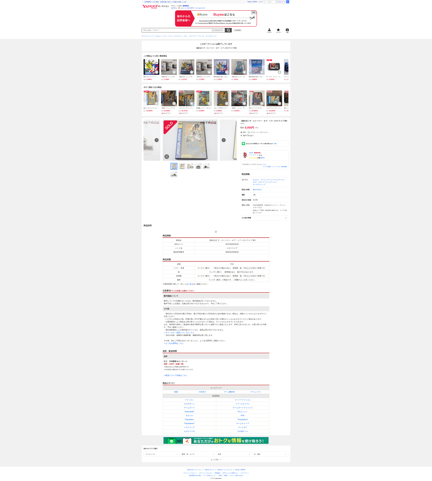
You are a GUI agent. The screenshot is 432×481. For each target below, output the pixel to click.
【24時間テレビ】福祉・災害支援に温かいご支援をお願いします (165, 2)
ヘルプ (260, 2)
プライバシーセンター (206, 473)
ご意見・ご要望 (222, 475)
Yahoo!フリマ (209, 470)
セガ (185, 36)
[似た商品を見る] (166, 156)
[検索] (287, 1)
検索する (228, 30)
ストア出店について (209, 475)
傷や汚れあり (257, 189)
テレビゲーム (178, 36)
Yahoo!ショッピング (224, 470)
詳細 (275, 143)
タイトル (201, 36)
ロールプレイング (211, 36)
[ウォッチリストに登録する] (156, 72)
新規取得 (186, 6)
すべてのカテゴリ (217, 30)
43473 (262, 158)
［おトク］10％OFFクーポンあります (192, 8)
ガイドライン (245, 473)
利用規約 (217, 473)
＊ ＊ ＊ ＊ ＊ (254, 155)
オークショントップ (148, 36)
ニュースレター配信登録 (279, 166)
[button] (264, 217)
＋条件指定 (237, 30)
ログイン (174, 8)
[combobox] (176, 30)
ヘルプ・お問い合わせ (236, 475)
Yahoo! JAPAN (252, 2)
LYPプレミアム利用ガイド (230, 473)
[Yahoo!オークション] (156, 5)
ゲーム (170, 36)
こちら (264, 164)
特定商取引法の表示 (195, 475)
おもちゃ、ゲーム (161, 36)
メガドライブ (193, 36)
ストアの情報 (267, 166)
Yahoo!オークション (194, 470)
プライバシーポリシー (190, 473)
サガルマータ (281, 2)
